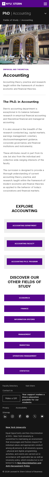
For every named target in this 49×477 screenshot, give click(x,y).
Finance (24, 309)
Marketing (24, 345)
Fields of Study (11, 20)
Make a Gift (11, 398)
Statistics (24, 371)
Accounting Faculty (24, 244)
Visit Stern (30, 386)
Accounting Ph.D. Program (24, 262)
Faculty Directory (10, 386)
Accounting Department (24, 226)
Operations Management (24, 356)
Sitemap (6, 412)
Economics (24, 298)
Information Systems (24, 319)
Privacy (6, 408)
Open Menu (46, 13)
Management (24, 334)
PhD (7, 13)
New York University (16, 427)
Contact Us (8, 390)
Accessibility (21, 408)
